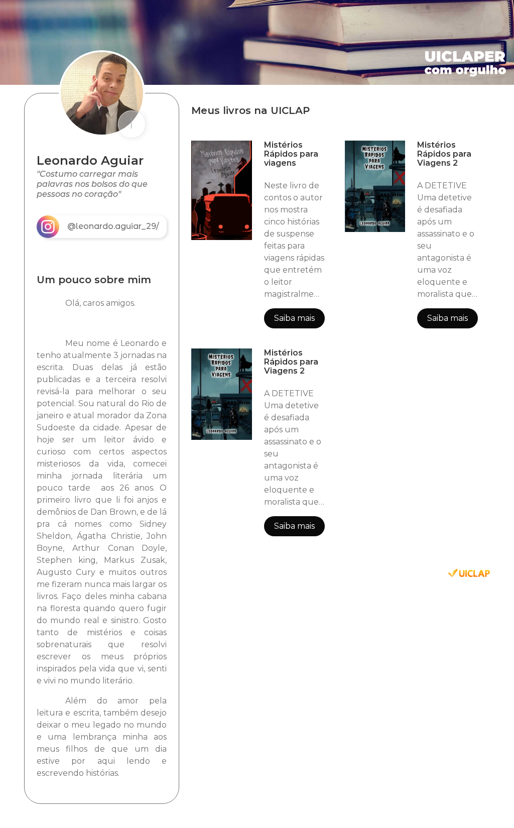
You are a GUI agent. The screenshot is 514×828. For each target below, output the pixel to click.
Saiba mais (294, 318)
